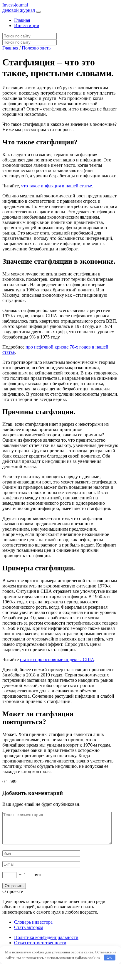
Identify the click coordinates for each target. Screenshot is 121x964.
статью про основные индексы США (57, 659)
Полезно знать (36, 47)
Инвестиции (26, 25)
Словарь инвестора (33, 922)
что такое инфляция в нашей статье (56, 185)
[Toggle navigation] (38, 12)
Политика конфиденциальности (46, 937)
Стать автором (28, 927)
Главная (22, 20)
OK (109, 957)
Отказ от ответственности (40, 942)
